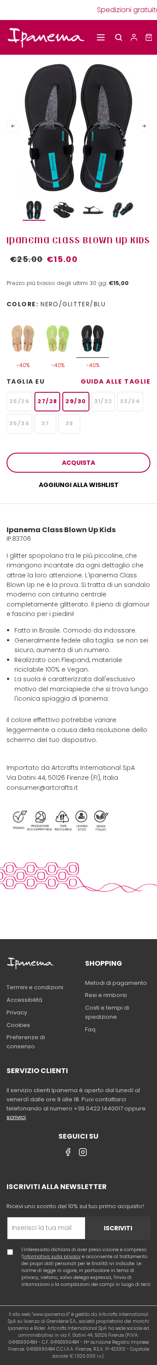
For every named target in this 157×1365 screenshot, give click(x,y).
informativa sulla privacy (52, 1256)
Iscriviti (118, 1228)
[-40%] (23, 334)
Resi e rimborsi (106, 995)
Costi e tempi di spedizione (107, 1012)
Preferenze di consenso (26, 1041)
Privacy (17, 1012)
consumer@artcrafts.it (42, 787)
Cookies (18, 1025)
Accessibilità (24, 1000)
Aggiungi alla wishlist (79, 484)
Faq (90, 1029)
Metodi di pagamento (116, 983)
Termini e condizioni (35, 987)
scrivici (16, 1117)
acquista (78, 462)
